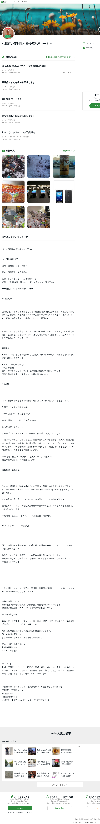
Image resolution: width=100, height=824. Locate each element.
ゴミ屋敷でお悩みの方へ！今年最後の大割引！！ (26, 66)
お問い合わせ (79, 822)
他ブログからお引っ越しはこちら (19, 812)
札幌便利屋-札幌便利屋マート (60, 57)
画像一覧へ (67, 151)
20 (66, 73)
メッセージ (90, 43)
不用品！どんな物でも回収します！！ (20, 82)
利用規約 (90, 822)
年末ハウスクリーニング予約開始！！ (20, 132)
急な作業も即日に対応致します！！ (19, 116)
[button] (20, 808)
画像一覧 (89, 48)
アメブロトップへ (60, 785)
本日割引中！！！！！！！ (15, 99)
